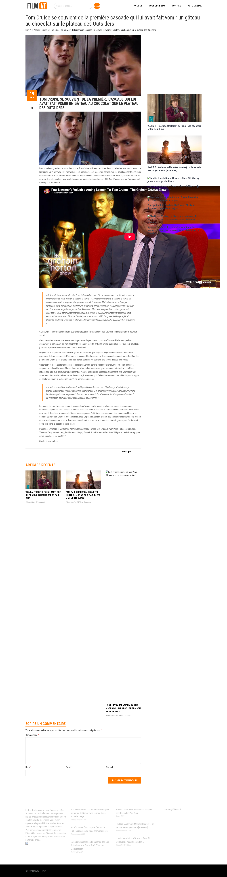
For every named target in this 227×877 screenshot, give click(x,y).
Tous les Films (157, 5)
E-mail (69, 767)
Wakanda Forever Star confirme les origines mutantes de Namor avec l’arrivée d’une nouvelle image (90, 813)
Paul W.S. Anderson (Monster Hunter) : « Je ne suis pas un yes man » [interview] (83, 495)
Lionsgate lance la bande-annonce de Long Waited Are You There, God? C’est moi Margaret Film (90, 845)
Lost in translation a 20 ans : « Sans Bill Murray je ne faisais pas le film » (123, 708)
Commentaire (32, 735)
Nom (28, 767)
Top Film (176, 5)
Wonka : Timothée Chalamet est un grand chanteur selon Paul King (43, 495)
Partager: (127, 451)
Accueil (138, 5)
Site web (109, 767)
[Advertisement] (174, 64)
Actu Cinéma (195, 5)
